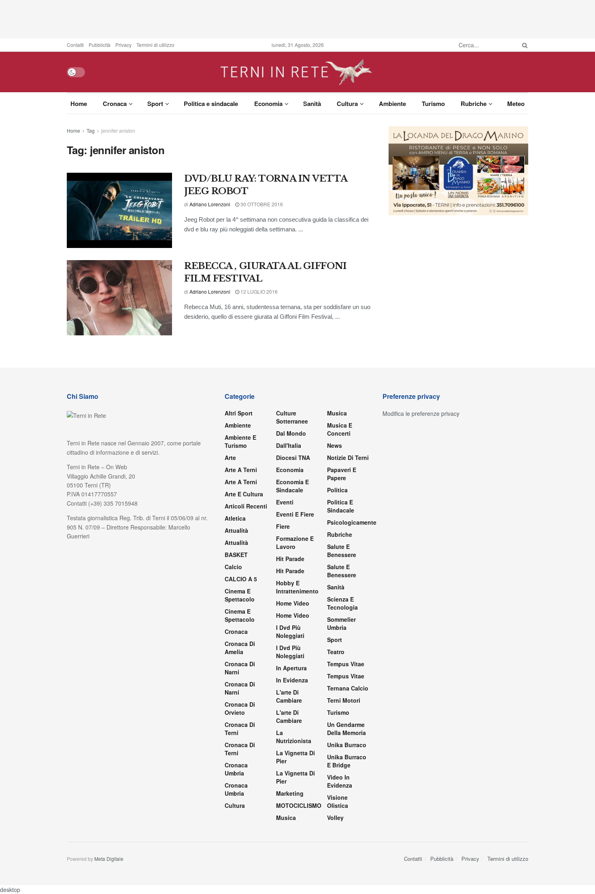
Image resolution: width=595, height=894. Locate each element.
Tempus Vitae (345, 664)
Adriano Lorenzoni (209, 204)
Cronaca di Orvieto (240, 708)
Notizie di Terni (348, 457)
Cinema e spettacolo (240, 595)
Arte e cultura (244, 494)
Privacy (123, 44)
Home (78, 103)
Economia (268, 103)
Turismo (433, 103)
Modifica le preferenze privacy (420, 413)
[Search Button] (523, 44)
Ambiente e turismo (240, 441)
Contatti (75, 44)
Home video (292, 603)
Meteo (516, 103)
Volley (335, 817)
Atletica (235, 518)
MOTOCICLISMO (298, 805)
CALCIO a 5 (241, 579)
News (334, 445)
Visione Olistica (337, 801)
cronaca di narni (240, 668)
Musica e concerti (339, 429)
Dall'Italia (288, 445)
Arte (230, 457)
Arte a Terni (241, 470)
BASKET (236, 555)
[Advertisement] (297, 18)
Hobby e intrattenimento (297, 587)
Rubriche (474, 103)
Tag (91, 130)
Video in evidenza (339, 781)
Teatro (335, 652)
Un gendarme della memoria (346, 728)
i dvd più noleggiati (290, 631)
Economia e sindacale (292, 486)
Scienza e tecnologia (342, 603)
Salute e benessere (341, 550)
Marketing (290, 793)
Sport (155, 103)
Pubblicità (99, 44)
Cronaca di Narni (240, 688)
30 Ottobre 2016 (261, 204)
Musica (286, 817)
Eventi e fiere (295, 514)
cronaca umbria (236, 789)
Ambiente (392, 103)
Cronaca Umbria (236, 769)
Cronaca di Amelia (240, 648)
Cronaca (115, 103)
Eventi (284, 502)
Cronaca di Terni (240, 728)
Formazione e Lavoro (295, 542)
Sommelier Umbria (341, 623)
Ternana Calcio (347, 688)
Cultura (347, 103)
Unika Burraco (346, 745)
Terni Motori (343, 700)
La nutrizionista (293, 737)
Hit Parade (290, 559)
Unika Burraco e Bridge (346, 761)
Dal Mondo (291, 433)
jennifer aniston (118, 130)
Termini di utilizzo (155, 44)
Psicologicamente (351, 522)
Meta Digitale (108, 858)
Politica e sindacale (211, 103)
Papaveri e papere (341, 474)
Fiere (283, 526)
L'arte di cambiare (289, 696)
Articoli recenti (246, 506)
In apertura (291, 668)
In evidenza (292, 680)
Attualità (236, 530)
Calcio (233, 567)
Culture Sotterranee (292, 417)
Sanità (312, 103)
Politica (337, 490)
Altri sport (239, 413)
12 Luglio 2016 (258, 291)
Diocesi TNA (293, 457)
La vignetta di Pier (295, 757)
